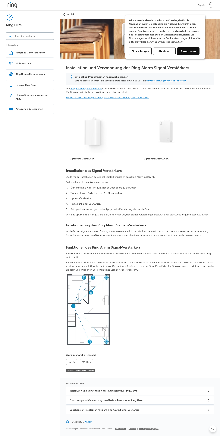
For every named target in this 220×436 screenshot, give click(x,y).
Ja (74, 362)
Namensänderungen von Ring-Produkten (166, 80)
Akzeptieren (188, 51)
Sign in (201, 5)
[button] (212, 428)
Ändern (88, 421)
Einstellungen (140, 51)
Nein (88, 362)
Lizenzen (132, 428)
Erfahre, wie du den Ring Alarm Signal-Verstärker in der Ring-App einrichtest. (107, 97)
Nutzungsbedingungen (148, 428)
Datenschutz (120, 428)
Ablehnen (164, 51)
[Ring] (12, 5)
